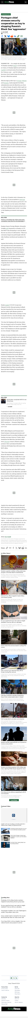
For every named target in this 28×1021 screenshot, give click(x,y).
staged (15, 65)
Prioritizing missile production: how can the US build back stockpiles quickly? (18, 829)
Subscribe (17, 988)
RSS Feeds (17, 992)
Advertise (3, 998)
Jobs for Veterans (19, 1002)
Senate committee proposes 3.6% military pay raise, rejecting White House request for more (13, 768)
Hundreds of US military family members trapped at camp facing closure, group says (12, 901)
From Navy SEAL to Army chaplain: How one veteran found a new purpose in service (13, 922)
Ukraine (24, 80)
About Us (17, 998)
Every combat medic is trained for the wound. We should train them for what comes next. (13, 916)
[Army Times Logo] (9, 2)
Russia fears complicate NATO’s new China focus (16, 400)
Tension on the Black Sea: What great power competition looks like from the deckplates (13, 220)
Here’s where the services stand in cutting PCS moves (13, 646)
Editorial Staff (4, 1004)
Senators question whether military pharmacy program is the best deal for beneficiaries (13, 571)
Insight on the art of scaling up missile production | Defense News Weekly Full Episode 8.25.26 (13, 824)
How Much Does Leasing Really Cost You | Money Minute (17, 843)
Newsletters (17, 990)
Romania (6, 83)
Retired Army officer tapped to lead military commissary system (12, 596)
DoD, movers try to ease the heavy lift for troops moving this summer (12, 671)
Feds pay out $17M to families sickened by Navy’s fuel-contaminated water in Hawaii (12, 696)
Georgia (19, 80)
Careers (16, 1000)
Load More (14, 800)
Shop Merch (17, 994)
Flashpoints (6, 14)
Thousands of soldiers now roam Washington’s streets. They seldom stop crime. (13, 911)
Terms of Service (5, 990)
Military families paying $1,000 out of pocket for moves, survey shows (14, 743)
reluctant (6, 441)
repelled (3, 70)
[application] (14, 815)
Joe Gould (5, 32)
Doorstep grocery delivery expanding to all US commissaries (13, 792)
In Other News (5, 553)
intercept (22, 199)
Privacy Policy (4, 988)
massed (7, 305)
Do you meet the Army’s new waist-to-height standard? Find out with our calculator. (13, 621)
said (7, 228)
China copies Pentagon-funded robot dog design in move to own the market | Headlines (18, 836)
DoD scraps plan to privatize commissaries (12, 719)
